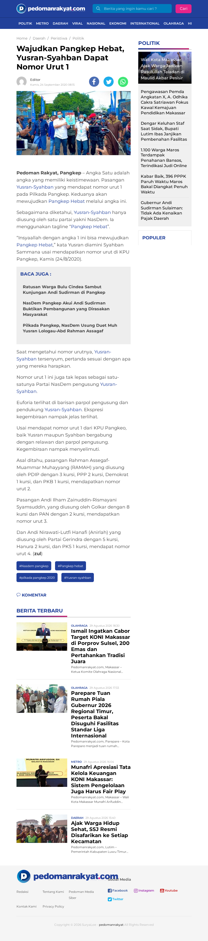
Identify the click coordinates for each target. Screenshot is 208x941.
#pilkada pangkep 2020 (37, 578)
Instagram (146, 890)
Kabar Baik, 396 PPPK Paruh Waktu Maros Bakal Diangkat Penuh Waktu (164, 184)
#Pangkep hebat (70, 566)
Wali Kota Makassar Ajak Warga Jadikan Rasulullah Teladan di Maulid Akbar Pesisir (162, 68)
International (145, 23)
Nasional (96, 23)
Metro (42, 23)
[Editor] (22, 82)
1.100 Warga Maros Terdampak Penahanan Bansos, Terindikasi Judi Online (164, 158)
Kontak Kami (26, 906)
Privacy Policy (53, 906)
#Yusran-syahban (77, 578)
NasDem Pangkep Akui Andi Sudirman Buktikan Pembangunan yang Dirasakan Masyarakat (66, 309)
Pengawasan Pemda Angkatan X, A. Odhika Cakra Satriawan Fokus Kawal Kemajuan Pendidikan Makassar (164, 102)
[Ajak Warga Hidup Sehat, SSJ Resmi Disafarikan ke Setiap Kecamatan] (41, 828)
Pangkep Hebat (66, 201)
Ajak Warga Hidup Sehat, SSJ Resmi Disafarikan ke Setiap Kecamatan (99, 832)
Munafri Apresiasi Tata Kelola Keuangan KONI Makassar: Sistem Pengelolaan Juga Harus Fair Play (101, 779)
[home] (67, 876)
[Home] (50, 8)
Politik (25, 23)
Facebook (120, 890)
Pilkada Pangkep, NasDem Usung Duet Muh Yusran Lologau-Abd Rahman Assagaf (70, 328)
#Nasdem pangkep (33, 566)
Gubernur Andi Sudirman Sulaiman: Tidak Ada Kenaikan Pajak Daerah (162, 210)
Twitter (117, 899)
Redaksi (22, 892)
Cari (183, 8)
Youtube (171, 890)
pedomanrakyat (111, 925)
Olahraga (174, 23)
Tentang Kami (53, 892)
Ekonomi (117, 23)
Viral (77, 23)
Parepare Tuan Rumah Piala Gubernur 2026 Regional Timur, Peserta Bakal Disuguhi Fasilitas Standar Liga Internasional (95, 714)
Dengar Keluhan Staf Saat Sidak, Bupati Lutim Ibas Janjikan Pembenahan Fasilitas (164, 131)
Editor (35, 80)
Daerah (60, 23)
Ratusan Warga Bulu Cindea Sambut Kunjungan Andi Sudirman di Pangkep (64, 289)
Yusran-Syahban (35, 187)
